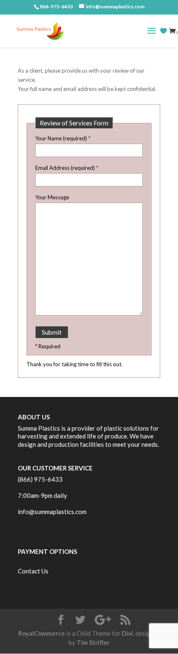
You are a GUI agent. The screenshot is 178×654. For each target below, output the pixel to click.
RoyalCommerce (41, 633)
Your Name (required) (62, 138)
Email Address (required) (66, 167)
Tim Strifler (93, 642)
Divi (127, 633)
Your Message (52, 197)
